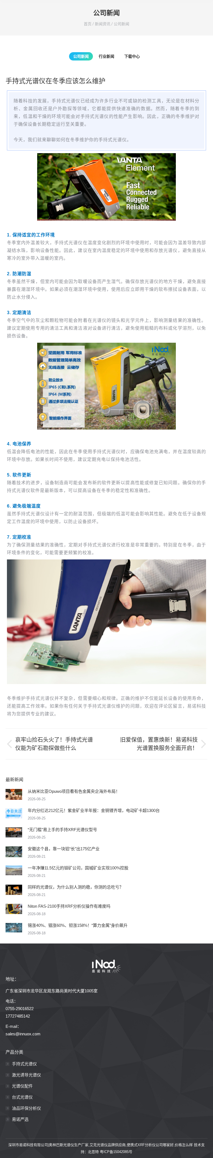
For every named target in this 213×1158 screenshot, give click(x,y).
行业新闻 (106, 56)
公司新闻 (121, 24)
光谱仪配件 (22, 1086)
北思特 (93, 1152)
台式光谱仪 (22, 1097)
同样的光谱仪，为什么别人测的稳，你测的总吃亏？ (75, 887)
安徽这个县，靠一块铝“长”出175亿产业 (64, 848)
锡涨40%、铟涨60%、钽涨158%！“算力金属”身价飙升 (78, 925)
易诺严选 (20, 1119)
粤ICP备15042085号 (116, 1152)
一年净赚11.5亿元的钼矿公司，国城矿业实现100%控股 (78, 868)
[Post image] (14, 794)
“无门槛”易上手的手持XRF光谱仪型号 (62, 829)
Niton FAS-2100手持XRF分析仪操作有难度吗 (69, 906)
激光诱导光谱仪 (26, 1075)
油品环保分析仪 (26, 1108)
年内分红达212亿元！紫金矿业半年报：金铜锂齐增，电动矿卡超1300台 (94, 810)
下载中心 (132, 56)
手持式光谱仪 (24, 1063)
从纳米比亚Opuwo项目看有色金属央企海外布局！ (74, 791)
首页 (88, 24)
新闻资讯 (102, 24)
